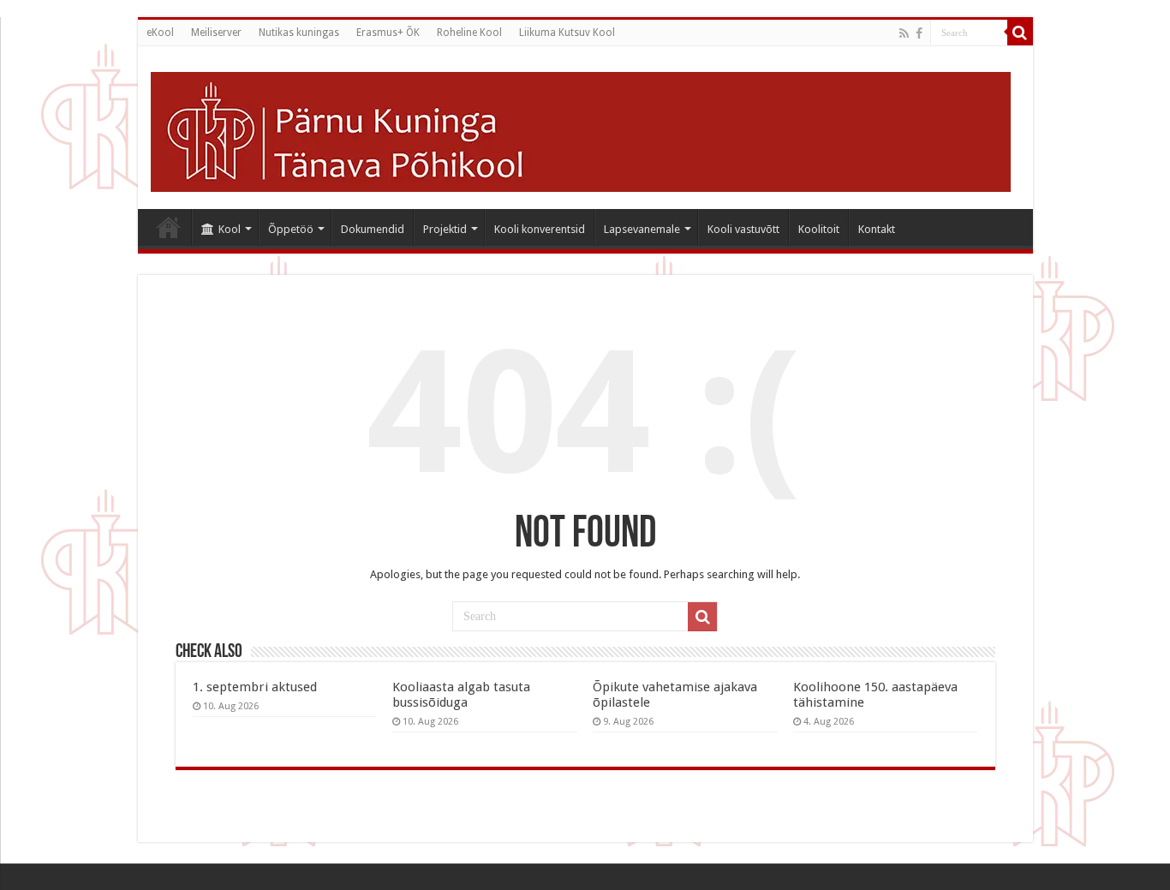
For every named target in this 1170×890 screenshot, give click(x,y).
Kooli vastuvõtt (743, 229)
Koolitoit (818, 229)
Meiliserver (216, 33)
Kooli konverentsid (539, 229)
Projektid (445, 229)
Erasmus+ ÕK (388, 33)
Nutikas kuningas (299, 33)
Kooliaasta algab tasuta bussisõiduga (461, 694)
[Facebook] (919, 33)
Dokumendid (372, 229)
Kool (229, 229)
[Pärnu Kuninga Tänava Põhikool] (581, 128)
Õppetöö (290, 229)
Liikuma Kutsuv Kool (567, 33)
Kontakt (876, 229)
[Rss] (904, 33)
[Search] (1020, 32)
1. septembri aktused (255, 687)
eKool (160, 33)
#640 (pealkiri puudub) (168, 227)
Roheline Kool (469, 33)
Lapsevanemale (642, 229)
